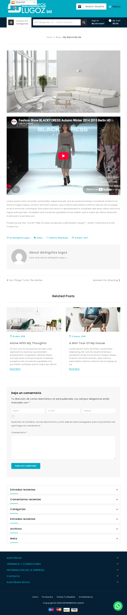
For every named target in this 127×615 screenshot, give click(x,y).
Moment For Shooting (105, 280)
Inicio (49, 37)
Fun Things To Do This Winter (26, 280)
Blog (58, 37)
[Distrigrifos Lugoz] (30, 8)
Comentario (19, 432)
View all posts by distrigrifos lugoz (48, 257)
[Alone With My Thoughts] (34, 319)
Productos (47, 596)
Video (40, 237)
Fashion (53, 237)
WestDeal (63, 237)
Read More (15, 369)
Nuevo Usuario (94, 6)
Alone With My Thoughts (28, 343)
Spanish (20, 2)
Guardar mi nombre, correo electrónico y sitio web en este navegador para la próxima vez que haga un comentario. (63, 423)
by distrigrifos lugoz (20, 237)
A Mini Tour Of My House (87, 343)
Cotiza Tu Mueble (66, 596)
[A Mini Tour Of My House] (93, 319)
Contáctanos (86, 596)
